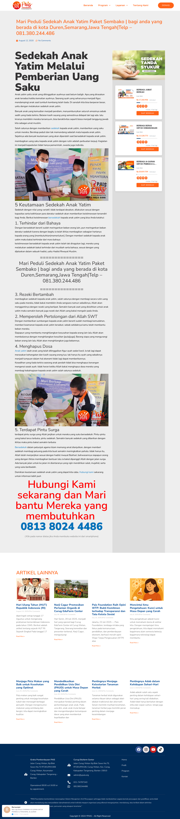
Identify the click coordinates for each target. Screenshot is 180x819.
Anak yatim (20, 350)
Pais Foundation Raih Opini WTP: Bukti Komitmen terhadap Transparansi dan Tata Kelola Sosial (109, 609)
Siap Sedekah (147, 113)
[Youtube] (153, 749)
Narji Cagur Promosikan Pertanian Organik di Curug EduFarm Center (69, 608)
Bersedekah (21, 447)
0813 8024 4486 (62, 526)
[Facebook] (138, 749)
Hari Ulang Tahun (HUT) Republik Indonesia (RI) (31, 606)
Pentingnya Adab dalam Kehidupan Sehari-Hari (145, 682)
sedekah (55, 128)
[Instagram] (146, 749)
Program (103, 5)
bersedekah (54, 217)
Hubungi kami (86, 472)
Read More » (20, 636)
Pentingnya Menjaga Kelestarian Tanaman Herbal (105, 684)
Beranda (88, 5)
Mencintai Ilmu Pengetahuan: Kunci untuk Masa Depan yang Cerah (146, 608)
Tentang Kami (140, 5)
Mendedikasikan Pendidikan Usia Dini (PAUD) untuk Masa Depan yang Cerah (71, 686)
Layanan (120, 5)
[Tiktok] (160, 749)
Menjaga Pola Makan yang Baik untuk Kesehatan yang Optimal (32, 684)
